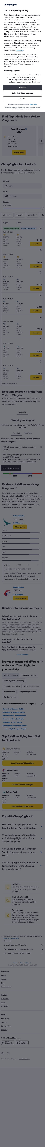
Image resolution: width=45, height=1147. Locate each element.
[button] (22, 87)
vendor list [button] (19, 50)
